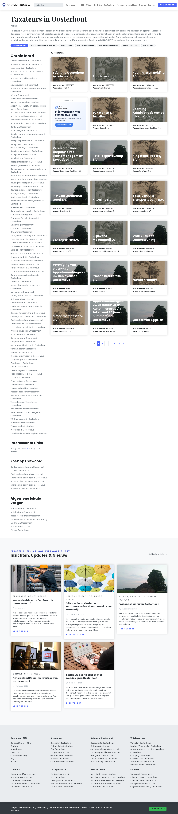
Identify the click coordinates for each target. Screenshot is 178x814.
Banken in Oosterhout (21, 127)
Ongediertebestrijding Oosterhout (146, 786)
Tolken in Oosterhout (21, 377)
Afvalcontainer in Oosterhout (24, 98)
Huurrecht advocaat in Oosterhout (27, 260)
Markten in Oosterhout (21, 523)
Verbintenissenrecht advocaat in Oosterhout (26, 397)
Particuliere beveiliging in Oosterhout (28, 327)
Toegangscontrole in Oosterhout (26, 373)
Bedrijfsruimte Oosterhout (142, 783)
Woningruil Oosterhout (141, 774)
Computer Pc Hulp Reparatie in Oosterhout (25, 220)
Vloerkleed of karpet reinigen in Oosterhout (25, 414)
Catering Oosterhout (100, 746)
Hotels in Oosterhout (20, 526)
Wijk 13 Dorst (148, 45)
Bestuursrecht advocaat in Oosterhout (29, 179)
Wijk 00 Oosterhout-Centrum (43, 45)
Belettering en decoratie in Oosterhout (29, 175)
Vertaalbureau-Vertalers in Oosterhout (24, 404)
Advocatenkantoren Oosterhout (105, 783)
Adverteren (167, 5)
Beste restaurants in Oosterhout (26, 515)
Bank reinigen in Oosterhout (24, 130)
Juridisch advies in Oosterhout (25, 267)
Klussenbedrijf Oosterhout (23, 774)
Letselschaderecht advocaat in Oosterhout (25, 287)
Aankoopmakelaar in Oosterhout (26, 64)
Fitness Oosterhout (20, 530)
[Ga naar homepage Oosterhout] (16, 5)
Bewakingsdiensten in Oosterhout (26, 190)
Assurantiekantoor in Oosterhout (26, 119)
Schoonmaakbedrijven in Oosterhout (28, 345)
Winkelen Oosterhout (140, 743)
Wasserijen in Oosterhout (22, 426)
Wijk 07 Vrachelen (130, 45)
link (26, 448)
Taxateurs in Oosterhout (22, 363)
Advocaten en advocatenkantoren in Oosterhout (28, 90)
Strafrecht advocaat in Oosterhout (27, 356)
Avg (12, 758)
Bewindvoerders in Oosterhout (25, 197)
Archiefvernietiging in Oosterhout (26, 116)
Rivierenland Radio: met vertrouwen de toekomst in (35, 679)
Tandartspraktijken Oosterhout (105, 752)
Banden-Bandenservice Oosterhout (107, 780)
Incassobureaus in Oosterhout (25, 264)
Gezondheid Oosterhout (61, 755)
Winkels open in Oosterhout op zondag (29, 519)
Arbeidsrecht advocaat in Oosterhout (28, 112)
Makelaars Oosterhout (21, 786)
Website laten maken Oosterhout (66, 783)
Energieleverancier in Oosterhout (26, 239)
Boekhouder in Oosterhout (23, 207)
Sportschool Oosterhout (62, 786)
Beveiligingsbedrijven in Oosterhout (27, 182)
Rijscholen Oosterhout (60, 743)
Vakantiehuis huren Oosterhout (139, 604)
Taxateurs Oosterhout (21, 780)
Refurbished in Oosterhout (23, 334)
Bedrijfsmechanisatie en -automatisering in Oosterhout (25, 146)
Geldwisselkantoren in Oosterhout (27, 253)
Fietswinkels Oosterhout (61, 746)
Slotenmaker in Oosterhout (23, 348)
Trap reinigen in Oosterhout (24, 381)
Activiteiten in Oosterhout (23, 512)
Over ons (15, 752)
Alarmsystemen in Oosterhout (25, 102)
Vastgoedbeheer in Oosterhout (25, 391)
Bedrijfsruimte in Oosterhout (24, 154)
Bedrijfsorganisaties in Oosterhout (27, 151)
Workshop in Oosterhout (22, 429)
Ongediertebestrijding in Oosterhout (28, 313)
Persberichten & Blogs (126, 5)
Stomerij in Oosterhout (21, 352)
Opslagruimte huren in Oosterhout (27, 320)
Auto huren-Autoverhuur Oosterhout (107, 777)
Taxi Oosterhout (58, 749)
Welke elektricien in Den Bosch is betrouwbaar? (33, 602)
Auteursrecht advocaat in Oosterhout (28, 123)
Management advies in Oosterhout (27, 295)
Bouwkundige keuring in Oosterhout (27, 481)
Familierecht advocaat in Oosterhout (28, 246)
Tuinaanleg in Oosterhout (23, 384)
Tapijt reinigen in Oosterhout (24, 359)
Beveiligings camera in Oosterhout (27, 186)
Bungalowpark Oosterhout (143, 764)
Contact (151, 5)
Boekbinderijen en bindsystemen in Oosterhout (27, 202)
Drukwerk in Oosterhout (22, 232)
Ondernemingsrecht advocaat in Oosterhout (26, 308)
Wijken (89, 5)
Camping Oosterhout (140, 755)
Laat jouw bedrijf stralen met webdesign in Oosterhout (84, 676)
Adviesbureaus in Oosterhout (24, 85)
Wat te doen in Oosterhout (23, 508)
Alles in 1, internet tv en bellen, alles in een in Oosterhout (28, 107)
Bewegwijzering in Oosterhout (25, 193)
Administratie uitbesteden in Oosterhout (24, 80)
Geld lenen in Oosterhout (22, 249)
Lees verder (20, 631)
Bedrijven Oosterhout (104, 5)
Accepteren (157, 809)
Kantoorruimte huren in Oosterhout (27, 271)
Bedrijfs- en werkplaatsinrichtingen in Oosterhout (28, 136)
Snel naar (70, 5)
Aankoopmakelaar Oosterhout (25, 488)
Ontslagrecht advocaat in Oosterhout (29, 316)
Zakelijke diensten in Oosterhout (26, 60)
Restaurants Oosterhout (102, 743)
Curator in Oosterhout (21, 228)
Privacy (14, 761)
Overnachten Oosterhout (142, 758)
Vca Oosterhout (58, 777)
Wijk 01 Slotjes (66, 45)
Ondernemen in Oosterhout (24, 302)
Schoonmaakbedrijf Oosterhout (26, 783)
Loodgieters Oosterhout (101, 755)
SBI (82, 5)
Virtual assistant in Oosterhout (25, 408)
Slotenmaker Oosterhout (102, 786)
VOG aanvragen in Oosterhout (25, 419)
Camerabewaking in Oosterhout (26, 214)
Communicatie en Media (27, 674)
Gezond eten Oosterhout (62, 761)
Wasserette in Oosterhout (23, 422)
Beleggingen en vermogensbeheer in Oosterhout (28, 171)
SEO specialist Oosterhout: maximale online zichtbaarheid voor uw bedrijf (89, 606)
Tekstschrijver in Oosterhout (24, 370)
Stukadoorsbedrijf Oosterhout (104, 758)
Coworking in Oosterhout (22, 224)
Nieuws (142, 5)
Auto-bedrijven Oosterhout (103, 774)
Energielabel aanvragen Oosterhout (28, 485)
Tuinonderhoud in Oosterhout (24, 388)
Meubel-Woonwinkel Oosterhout (146, 746)
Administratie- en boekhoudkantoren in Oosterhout (28, 73)
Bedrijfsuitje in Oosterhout (23, 158)
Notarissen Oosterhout (21, 777)
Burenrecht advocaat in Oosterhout (28, 211)
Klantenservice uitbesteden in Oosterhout (25, 277)
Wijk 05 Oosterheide (85, 45)
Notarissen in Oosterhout (22, 299)
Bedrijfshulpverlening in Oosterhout (27, 140)
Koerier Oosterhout (20, 470)
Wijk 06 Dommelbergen (108, 45)
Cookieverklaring (19, 755)
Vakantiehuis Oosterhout (142, 761)
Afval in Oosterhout (20, 95)
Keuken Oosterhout (59, 774)
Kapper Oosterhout (59, 752)
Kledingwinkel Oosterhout (62, 780)
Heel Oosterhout (19, 45)
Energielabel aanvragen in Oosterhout (29, 235)
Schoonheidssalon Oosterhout (104, 749)
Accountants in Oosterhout (23, 68)
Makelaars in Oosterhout (22, 292)
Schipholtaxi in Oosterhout (23, 341)
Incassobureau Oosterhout (143, 780)
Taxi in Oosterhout (19, 366)
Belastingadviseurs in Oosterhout (26, 165)
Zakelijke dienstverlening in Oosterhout (29, 433)
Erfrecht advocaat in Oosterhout (26, 242)
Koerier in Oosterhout (21, 281)
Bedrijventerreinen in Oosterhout (26, 161)
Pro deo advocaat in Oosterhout (26, 330)
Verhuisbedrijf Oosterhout (102, 761)
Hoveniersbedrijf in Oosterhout (25, 257)
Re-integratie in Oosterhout (24, 338)
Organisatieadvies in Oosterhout (26, 323)
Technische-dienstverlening (30, 596)
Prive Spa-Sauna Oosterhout (144, 777)
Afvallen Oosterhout (60, 758)
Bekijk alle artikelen (157, 554)
